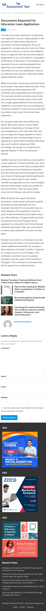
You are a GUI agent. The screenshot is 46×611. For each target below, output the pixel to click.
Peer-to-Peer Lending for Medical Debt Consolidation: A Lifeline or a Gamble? (30, 289)
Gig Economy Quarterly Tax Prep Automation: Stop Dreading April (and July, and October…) (23, 581)
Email (4, 387)
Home (3, 13)
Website (4, 397)
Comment (5, 348)
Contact (22, 607)
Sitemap (30, 607)
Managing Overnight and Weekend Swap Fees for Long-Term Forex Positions (22, 569)
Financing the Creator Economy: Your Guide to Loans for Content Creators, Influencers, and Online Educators (30, 311)
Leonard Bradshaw (22, 321)
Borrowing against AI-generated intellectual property (30, 298)
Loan (9, 13)
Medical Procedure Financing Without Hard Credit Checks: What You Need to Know (21, 281)
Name (4, 376)
